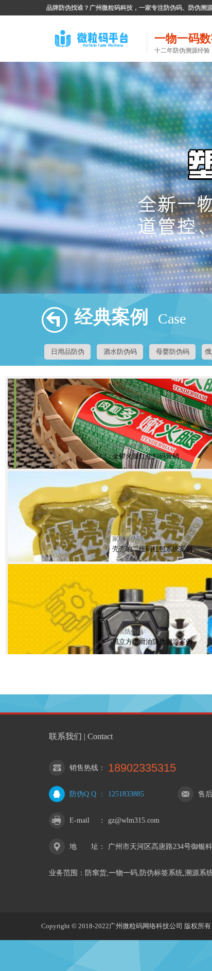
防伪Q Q (82, 794)
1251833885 (126, 794)
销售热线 (83, 768)
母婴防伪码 (172, 351)
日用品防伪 (67, 351)
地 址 (83, 846)
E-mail (79, 820)
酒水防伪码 (120, 351)
